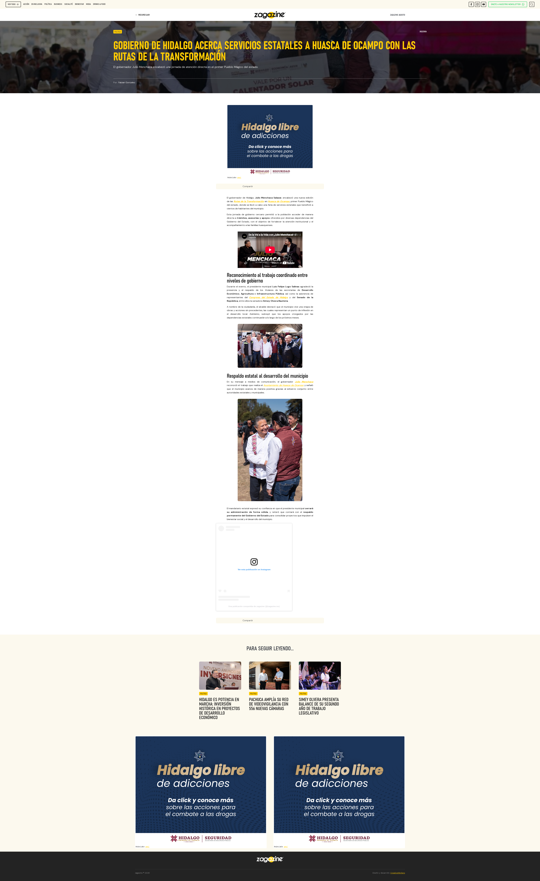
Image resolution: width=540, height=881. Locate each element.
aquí (239, 177)
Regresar (142, 15)
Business (58, 4)
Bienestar (79, 4)
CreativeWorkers (397, 873)
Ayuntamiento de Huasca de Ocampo (284, 385)
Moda (88, 4)
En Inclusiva (36, 4)
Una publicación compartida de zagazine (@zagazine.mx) (254, 606)
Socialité (68, 4)
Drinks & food (99, 4)
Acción (26, 4)
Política (48, 4)
